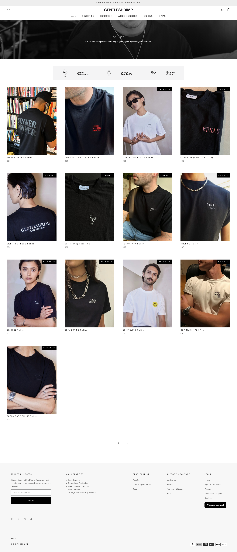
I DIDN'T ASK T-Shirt (133, 244)
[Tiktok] (12, 519)
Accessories (128, 16)
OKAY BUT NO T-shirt (76, 330)
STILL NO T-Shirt (189, 244)
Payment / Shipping (175, 489)
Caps (162, 16)
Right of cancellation (213, 484)
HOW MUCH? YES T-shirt (193, 330)
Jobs (135, 489)
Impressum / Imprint (213, 493)
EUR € (13, 538)
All (73, 16)
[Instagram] (25, 519)
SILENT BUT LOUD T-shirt (20, 244)
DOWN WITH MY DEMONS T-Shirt (82, 158)
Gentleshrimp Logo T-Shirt (78, 244)
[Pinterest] (31, 519)
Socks (148, 16)
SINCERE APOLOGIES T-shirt (138, 158)
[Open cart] (229, 9)
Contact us (171, 480)
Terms (207, 480)
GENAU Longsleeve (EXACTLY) (196, 158)
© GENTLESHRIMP (20, 544)
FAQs (169, 493)
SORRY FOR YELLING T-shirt (22, 416)
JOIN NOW (31, 500)
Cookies (207, 498)
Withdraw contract (215, 505)
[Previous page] (110, 443)
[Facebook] (19, 519)
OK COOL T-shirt (15, 330)
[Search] (222, 9)
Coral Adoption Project (142, 484)
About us (136, 480)
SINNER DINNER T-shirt (19, 158)
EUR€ (9, 10)
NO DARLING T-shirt (133, 330)
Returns (170, 484)
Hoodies (106, 16)
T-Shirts (88, 16)
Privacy (207, 489)
